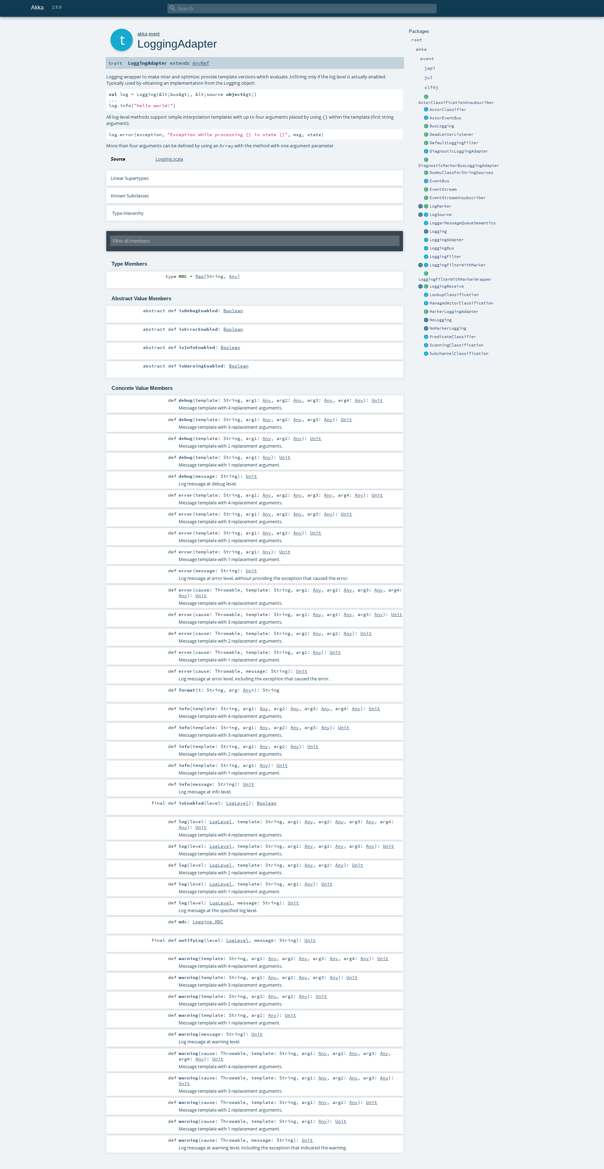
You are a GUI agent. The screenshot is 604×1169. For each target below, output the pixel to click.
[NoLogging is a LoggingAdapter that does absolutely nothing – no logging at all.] (426, 320)
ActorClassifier (448, 109)
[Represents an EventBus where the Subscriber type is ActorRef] (426, 118)
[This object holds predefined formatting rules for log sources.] (421, 215)
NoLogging (441, 319)
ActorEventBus (445, 117)
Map (199, 276)
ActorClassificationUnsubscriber (456, 102)
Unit (377, 400)
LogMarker (441, 206)
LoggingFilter (445, 256)
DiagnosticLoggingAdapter (459, 151)
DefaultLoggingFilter (454, 142)
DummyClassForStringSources (461, 172)
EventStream (443, 189)
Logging (438, 231)
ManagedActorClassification (461, 303)
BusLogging (442, 126)
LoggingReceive (447, 286)
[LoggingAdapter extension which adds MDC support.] (426, 151)
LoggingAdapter (447, 239)
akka (142, 33)
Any (233, 276)
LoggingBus (442, 248)
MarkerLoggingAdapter (454, 311)
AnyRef (200, 63)
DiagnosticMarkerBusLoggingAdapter (458, 165)
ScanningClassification (456, 345)
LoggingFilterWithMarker (458, 264)
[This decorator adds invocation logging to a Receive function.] (426, 286)
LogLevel (237, 803)
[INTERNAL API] (426, 97)
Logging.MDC (208, 921)
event (154, 33)
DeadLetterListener (452, 134)
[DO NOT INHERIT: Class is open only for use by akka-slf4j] (426, 206)
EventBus (439, 180)
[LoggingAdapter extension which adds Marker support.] (426, 312)
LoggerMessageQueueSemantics (463, 222)
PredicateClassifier (453, 336)
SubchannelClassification (459, 353)
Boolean (233, 310)
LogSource (441, 214)
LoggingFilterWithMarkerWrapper (455, 279)
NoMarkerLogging (448, 328)
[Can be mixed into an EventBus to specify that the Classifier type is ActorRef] (426, 110)
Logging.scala (169, 159)
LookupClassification (454, 294)
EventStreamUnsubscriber (458, 197)
